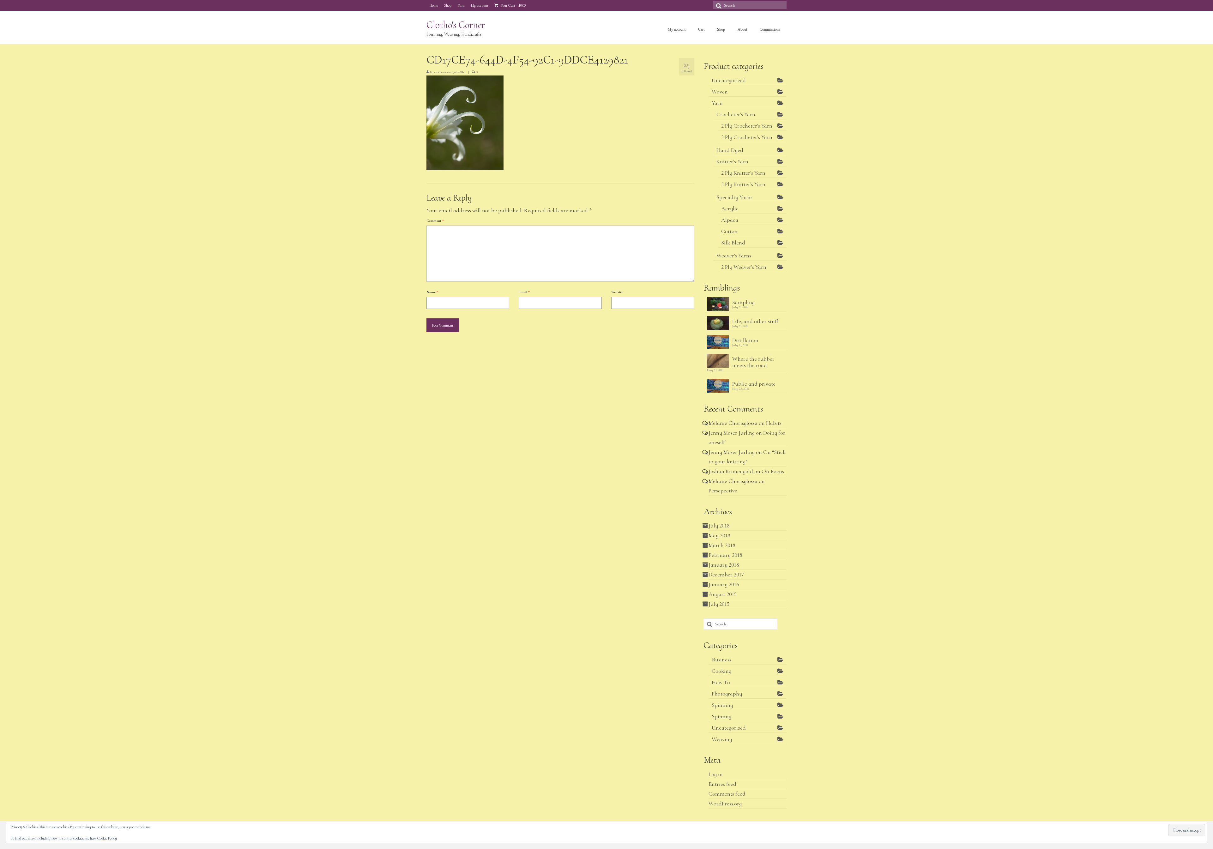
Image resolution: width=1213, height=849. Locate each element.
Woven (720, 91)
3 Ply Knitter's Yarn (743, 184)
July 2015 (719, 603)
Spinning (722, 704)
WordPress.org (725, 803)
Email (524, 292)
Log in (716, 774)
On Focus (773, 471)
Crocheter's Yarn (735, 114)
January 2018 (724, 564)
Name (432, 292)
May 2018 (719, 535)
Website (617, 292)
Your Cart (513, 5)
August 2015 (723, 594)
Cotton (729, 231)
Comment (435, 221)
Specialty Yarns (734, 197)
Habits (774, 422)
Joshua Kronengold (731, 471)
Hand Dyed (729, 150)
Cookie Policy (107, 838)
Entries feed (722, 783)
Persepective (723, 490)
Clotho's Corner (455, 25)
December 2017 (726, 574)
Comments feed (727, 793)
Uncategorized (729, 80)
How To (721, 682)
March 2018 (722, 545)
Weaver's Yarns (733, 255)
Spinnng (721, 716)
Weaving (722, 739)
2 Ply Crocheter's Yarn (746, 125)
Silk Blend (733, 242)
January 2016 (724, 584)
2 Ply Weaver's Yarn (743, 266)
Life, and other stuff (755, 321)
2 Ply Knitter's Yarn (743, 172)
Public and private (753, 383)
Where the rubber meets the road (753, 361)
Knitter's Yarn (732, 161)
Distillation (745, 340)
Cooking (721, 670)
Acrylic (730, 208)
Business (721, 659)
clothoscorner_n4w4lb (449, 72)
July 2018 (719, 525)
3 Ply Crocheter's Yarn (746, 137)
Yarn (717, 102)
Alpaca (729, 219)
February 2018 (725, 554)
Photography (727, 693)
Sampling (743, 302)
